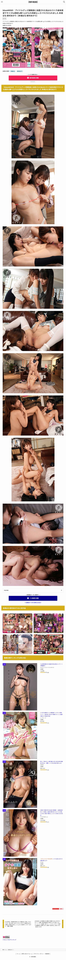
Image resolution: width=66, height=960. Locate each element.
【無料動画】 (33, 2)
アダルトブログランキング (9, 940)
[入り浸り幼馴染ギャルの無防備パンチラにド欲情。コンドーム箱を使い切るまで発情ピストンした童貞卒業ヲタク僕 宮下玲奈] (20, 735)
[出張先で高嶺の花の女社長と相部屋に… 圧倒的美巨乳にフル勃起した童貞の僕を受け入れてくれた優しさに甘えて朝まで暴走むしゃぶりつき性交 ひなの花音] (20, 833)
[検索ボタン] (64, 2)
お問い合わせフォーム (26, 954)
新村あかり (19, 71)
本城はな (13, 71)
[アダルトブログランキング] (6, 938)
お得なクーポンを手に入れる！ (34, 602)
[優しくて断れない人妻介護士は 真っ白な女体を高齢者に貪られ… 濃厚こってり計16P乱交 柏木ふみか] (20, 784)
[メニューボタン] (2, 2)
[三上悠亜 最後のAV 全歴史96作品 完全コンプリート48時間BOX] (20, 686)
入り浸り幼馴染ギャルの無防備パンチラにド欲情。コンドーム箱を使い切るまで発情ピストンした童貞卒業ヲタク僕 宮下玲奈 (51, 714)
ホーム (18, 954)
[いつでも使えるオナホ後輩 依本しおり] (20, 881)
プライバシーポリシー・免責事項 (41, 954)
